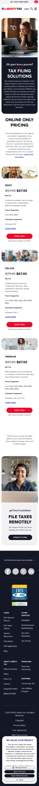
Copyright (19, 720)
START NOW (19, 236)
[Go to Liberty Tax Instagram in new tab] (15, 571)
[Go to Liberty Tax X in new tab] (23, 571)
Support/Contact (10, 688)
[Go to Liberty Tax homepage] (12, 8)
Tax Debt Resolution (25, 634)
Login (26, 8)
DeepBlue (25, 620)
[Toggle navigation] (36, 9)
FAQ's (6, 674)
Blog (5, 651)
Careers (7, 683)
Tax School (26, 640)
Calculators (8, 641)
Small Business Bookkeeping (27, 626)
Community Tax (28, 683)
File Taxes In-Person (9, 619)
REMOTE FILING (20, 537)
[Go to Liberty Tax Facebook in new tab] (8, 571)
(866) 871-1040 (10, 693)
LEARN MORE (10, 228)
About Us (8, 678)
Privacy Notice (19, 725)
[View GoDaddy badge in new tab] (19, 604)
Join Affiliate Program (26, 690)
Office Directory (10, 669)
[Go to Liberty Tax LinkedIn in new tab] (31, 571)
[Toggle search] (31, 8)
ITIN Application (10, 646)
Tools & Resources (8, 635)
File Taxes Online (8, 627)
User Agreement (19, 730)
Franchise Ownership (26, 668)
